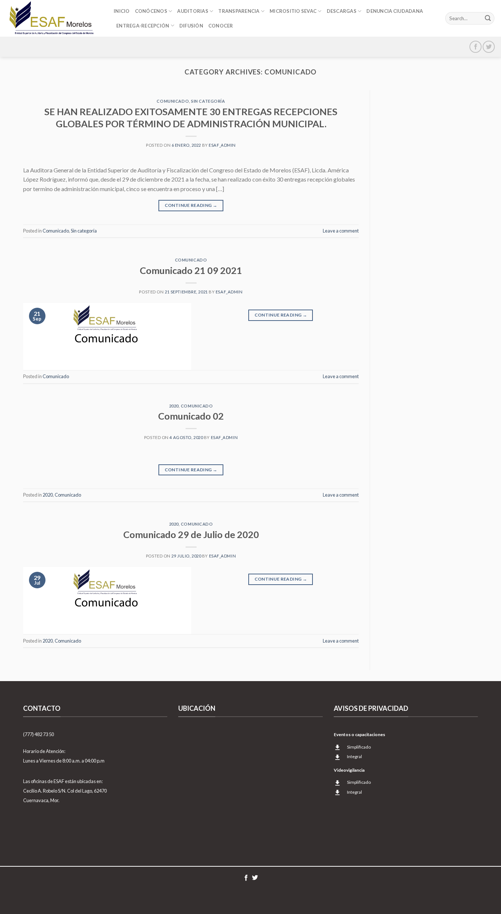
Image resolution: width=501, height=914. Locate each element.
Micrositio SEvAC (293, 11)
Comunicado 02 (191, 415)
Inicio (122, 11)
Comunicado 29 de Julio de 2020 (191, 534)
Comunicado (173, 101)
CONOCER (220, 26)
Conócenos (151, 11)
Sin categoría (208, 101)
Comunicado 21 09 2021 (191, 270)
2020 (174, 405)
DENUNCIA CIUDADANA (394, 11)
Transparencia (238, 11)
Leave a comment (341, 231)
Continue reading (191, 205)
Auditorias (192, 11)
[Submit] (488, 18)
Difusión (191, 26)
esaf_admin (222, 145)
